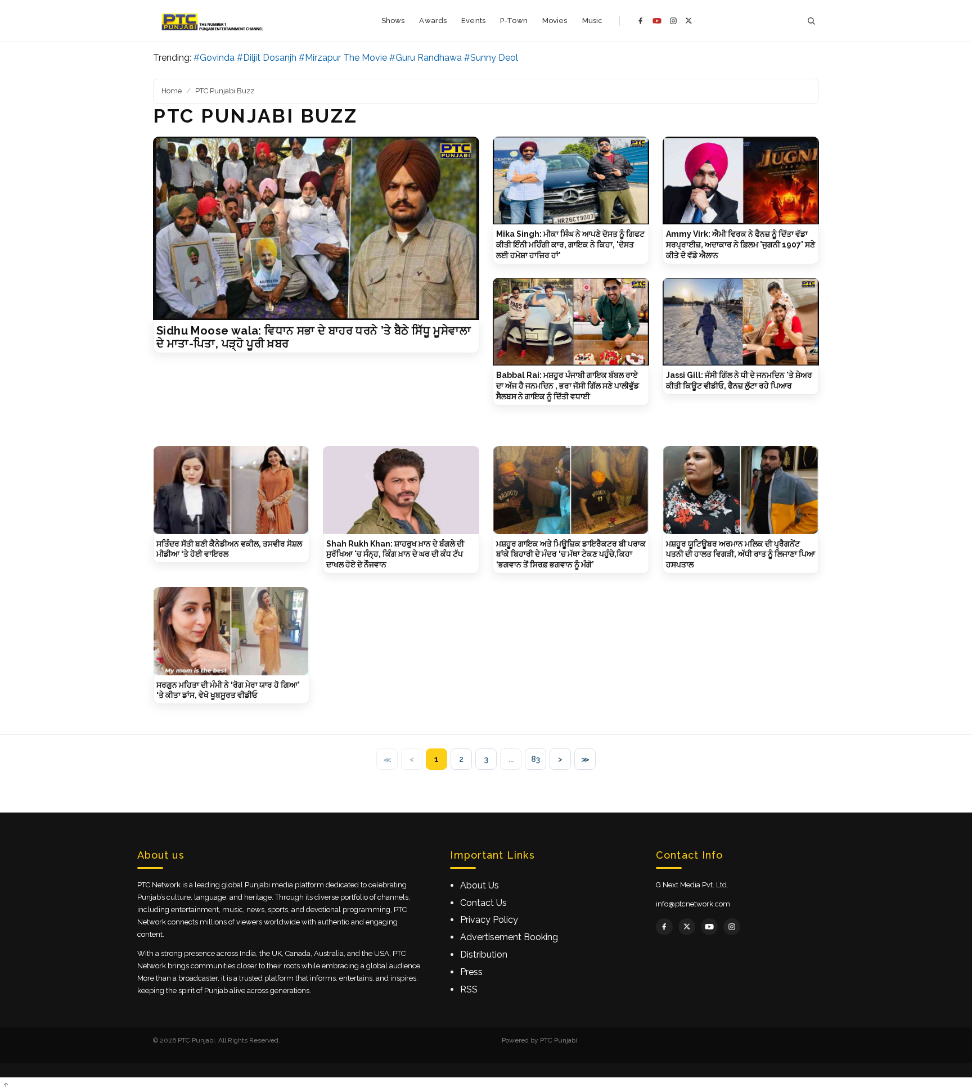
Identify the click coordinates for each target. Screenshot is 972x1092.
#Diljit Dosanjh (266, 57)
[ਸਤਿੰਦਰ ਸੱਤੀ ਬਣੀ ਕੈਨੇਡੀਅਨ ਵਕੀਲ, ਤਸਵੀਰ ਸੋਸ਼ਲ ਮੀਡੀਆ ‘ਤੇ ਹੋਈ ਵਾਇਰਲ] (231, 490)
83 (535, 759)
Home (171, 91)
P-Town (514, 20)
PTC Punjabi (558, 1040)
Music (592, 20)
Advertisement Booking (509, 937)
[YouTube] (657, 20)
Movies (555, 20)
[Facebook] (641, 21)
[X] (688, 20)
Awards (433, 20)
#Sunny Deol (491, 57)
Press (471, 972)
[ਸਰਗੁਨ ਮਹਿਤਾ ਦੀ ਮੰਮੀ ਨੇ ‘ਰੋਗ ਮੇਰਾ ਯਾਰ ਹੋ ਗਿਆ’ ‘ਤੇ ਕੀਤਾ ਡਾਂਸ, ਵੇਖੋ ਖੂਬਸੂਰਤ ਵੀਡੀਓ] (231, 631)
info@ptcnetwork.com (693, 904)
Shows (393, 20)
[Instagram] (673, 21)
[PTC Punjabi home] (213, 20)
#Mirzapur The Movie (343, 57)
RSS (469, 989)
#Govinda (214, 57)
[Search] (811, 21)
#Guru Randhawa (425, 57)
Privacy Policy (489, 919)
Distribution (483, 954)
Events (473, 20)
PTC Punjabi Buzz (224, 91)
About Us (479, 885)
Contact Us (483, 902)
